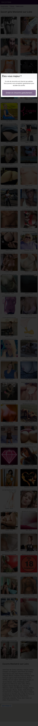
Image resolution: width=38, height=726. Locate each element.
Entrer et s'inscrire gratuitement (19, 93)
